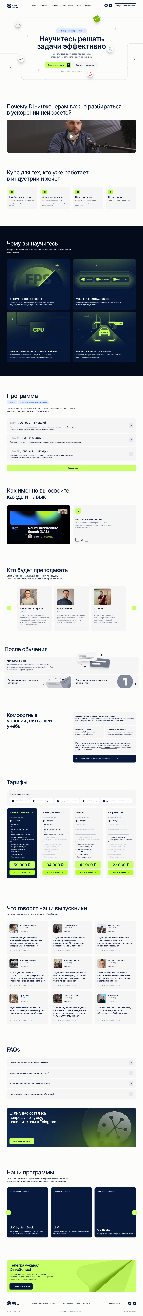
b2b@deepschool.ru (109, 747)
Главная (33, 5)
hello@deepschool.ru (117, 1303)
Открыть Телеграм (21, 1286)
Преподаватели (67, 5)
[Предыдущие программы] (8, 1212)
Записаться (73, 468)
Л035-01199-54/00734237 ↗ (107, 758)
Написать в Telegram (22, 1141)
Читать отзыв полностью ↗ (20, 950)
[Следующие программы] (134, 1212)
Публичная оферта (129, 1311)
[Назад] (9, 608)
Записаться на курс (56, 65)
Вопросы (88, 5)
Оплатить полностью (22, 872)
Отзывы (79, 5)
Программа (43, 5)
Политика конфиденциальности (71, 1311)
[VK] (110, 5)
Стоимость (55, 5)
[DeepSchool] (13, 6)
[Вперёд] (134, 608)
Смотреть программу (85, 65)
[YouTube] (106, 5)
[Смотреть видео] (71, 136)
